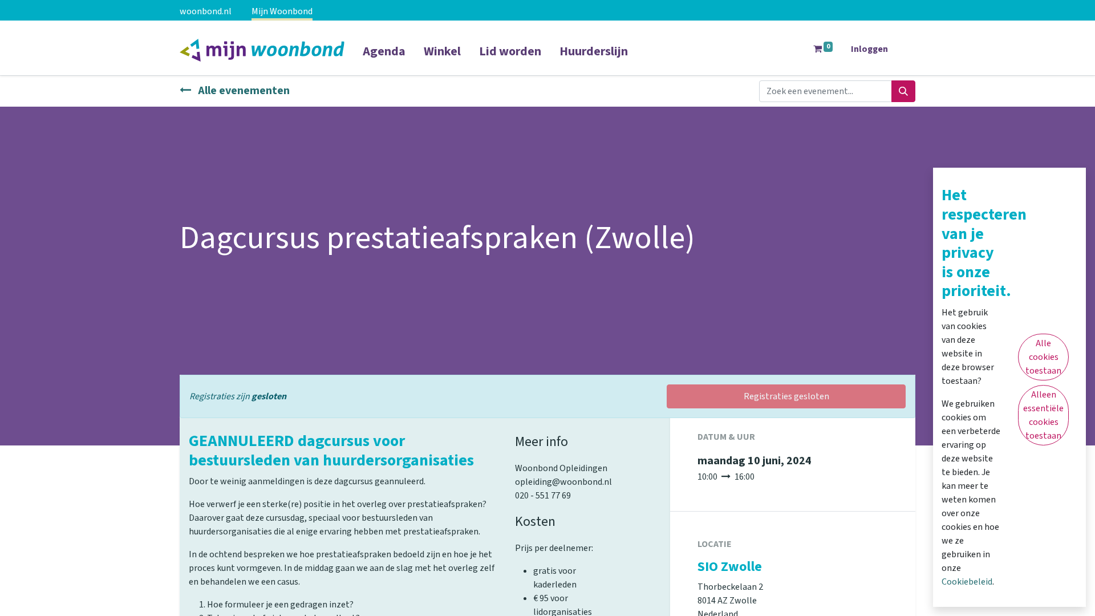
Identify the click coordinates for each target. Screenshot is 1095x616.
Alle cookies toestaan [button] (1043, 357)
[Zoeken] (903, 91)
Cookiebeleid (967, 582)
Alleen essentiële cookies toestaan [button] (1043, 415)
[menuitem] (384, 58)
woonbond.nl (206, 11)
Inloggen (869, 49)
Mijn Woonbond (282, 11)
